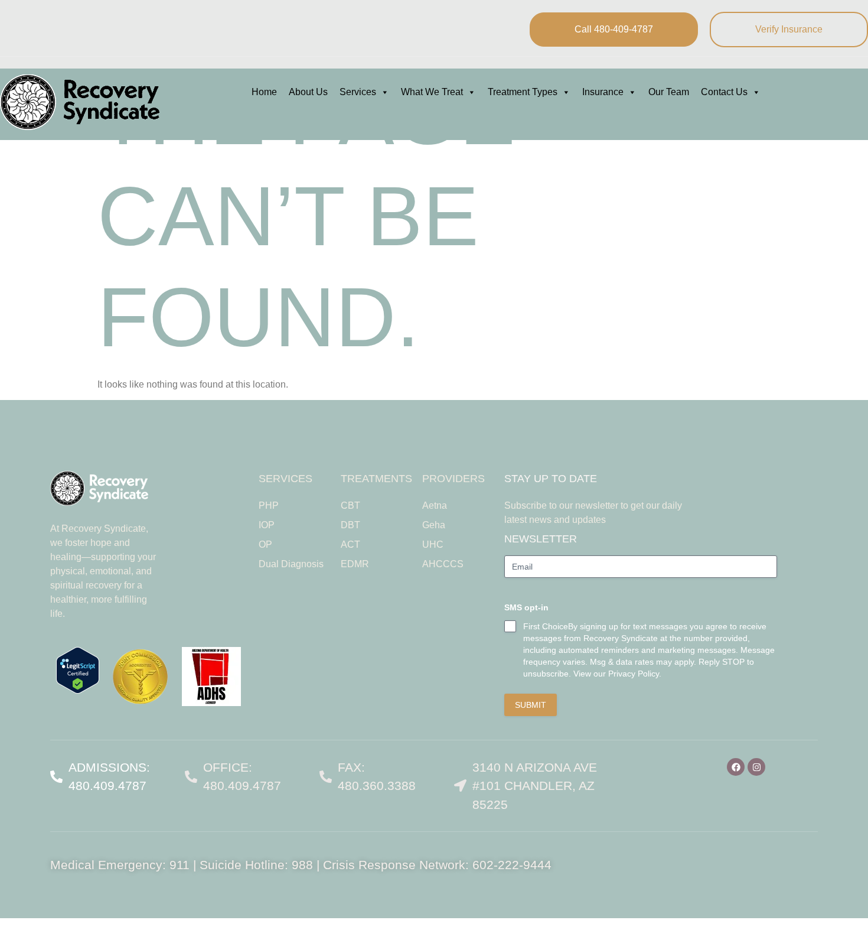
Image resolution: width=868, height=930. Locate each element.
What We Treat (432, 92)
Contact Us (724, 92)
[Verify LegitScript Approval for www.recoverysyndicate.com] (77, 690)
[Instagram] (756, 767)
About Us (308, 92)
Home (264, 92)
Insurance (603, 92)
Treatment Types (522, 92)
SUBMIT (530, 705)
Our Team (668, 92)
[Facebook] (736, 767)
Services (358, 92)
